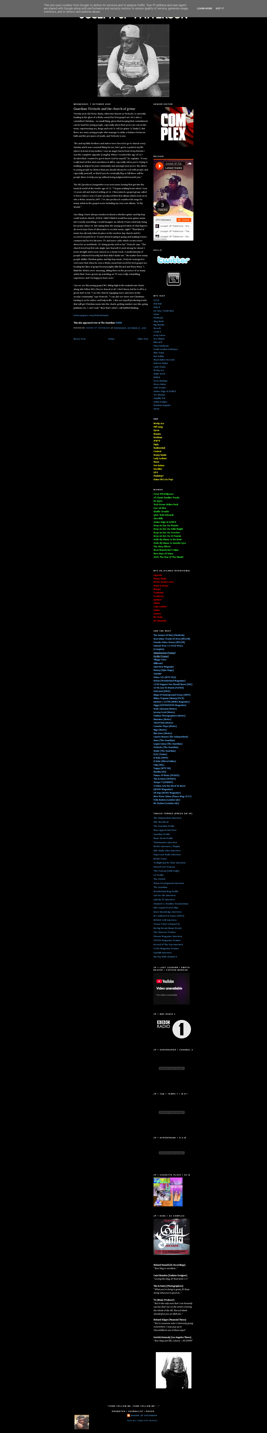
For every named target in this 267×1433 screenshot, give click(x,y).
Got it (220, 8)
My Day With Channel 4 (165, 957)
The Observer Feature (164, 932)
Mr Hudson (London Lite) (166, 803)
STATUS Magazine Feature (167, 940)
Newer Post (79, 339)
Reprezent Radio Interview (167, 854)
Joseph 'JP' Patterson (144, 1415)
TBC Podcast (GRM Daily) (166, 871)
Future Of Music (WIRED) (166, 775)
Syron (156, 409)
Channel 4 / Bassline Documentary (170, 904)
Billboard (158, 663)
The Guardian (160, 887)
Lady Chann (159, 367)
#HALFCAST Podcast (164, 867)
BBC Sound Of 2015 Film (165, 908)
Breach (157, 328)
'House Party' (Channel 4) (166, 924)
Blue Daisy (158, 353)
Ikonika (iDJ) (159, 772)
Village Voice (160, 660)
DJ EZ (156, 300)
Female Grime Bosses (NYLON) (169, 642)
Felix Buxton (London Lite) (166, 800)
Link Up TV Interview (164, 899)
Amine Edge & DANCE (164, 391)
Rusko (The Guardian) (164, 751)
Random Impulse (162, 405)
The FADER (159, 879)
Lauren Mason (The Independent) (170, 737)
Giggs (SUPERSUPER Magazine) (169, 705)
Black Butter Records (164, 360)
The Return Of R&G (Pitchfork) (168, 635)
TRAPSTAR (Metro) (163, 723)
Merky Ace (158, 370)
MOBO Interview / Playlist (166, 846)
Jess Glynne (159, 339)
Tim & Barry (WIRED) (164, 779)
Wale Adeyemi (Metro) (165, 709)
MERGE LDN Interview (165, 920)
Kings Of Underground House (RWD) (172, 695)
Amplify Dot (159, 398)
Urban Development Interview (168, 883)
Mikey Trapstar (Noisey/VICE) (168, 698)
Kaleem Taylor (160, 363)
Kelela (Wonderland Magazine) (169, 681)
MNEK (156, 377)
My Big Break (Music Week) (167, 928)
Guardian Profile (161, 834)
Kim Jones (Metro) (162, 733)
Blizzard (157, 342)
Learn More (204, 8)
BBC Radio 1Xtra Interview (167, 851)
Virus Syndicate (161, 346)
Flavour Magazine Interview (167, 936)
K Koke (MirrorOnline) (164, 761)
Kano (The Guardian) (164, 740)
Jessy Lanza (159, 335)
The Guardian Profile (164, 826)
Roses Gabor (159, 384)
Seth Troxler (159, 388)
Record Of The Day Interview (168, 944)
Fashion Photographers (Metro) (169, 716)
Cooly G (157, 332)
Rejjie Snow (159, 374)
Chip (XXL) (158, 765)
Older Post (142, 339)
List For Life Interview (164, 895)
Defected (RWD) (161, 691)
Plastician (158, 318)
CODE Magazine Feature (166, 948)
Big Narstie (159, 325)
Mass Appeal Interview (165, 830)
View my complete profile (142, 1420)
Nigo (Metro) (160, 730)
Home (111, 339)
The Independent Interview (167, 818)
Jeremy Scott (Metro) (164, 712)
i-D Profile (158, 875)
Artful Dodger (160, 402)
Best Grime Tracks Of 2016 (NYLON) (171, 639)
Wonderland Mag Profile (165, 891)
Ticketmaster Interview (165, 842)
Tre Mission (159, 395)
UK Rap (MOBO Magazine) (167, 793)
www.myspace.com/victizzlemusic (91, 315)
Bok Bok (157, 304)
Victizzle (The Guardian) (165, 747)
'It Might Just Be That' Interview (169, 863)
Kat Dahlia (158, 356)
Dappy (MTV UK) (162, 768)
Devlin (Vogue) (161, 656)
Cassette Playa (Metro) (165, 726)
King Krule (158, 321)
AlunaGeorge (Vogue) (164, 653)
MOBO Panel (160, 859)
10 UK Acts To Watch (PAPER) (168, 688)
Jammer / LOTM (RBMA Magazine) (171, 702)
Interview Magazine (163, 667)
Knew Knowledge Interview (167, 912)
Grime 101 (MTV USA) (164, 677)
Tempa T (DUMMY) (163, 782)
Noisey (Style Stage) (163, 670)
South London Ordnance (165, 349)
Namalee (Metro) (162, 719)
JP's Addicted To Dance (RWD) (168, 916)
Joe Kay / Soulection (163, 311)
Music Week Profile (163, 838)
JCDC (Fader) (160, 754)
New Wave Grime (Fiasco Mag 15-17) (172, 796)
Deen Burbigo (160, 381)
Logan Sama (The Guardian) (167, 744)
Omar (156, 314)
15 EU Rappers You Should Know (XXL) (172, 684)
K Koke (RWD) (160, 758)
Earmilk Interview (162, 953)
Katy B (156, 307)
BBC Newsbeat (161, 822)
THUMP (157, 674)
